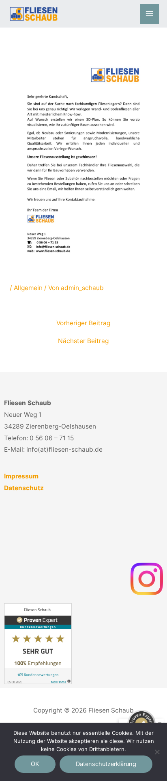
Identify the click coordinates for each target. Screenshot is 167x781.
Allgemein (28, 288)
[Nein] (157, 752)
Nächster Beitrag (83, 341)
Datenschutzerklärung (106, 764)
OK (35, 764)
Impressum (21, 476)
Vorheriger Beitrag (83, 323)
